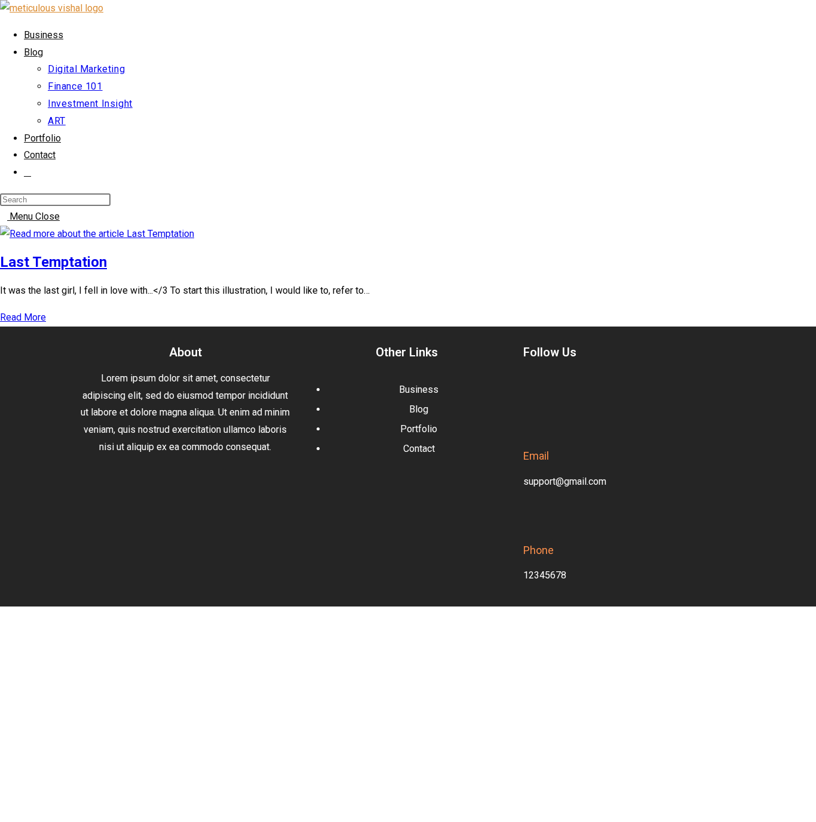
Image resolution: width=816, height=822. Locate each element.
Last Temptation (53, 262)
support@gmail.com (564, 481)
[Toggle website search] (27, 172)
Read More (26, 317)
